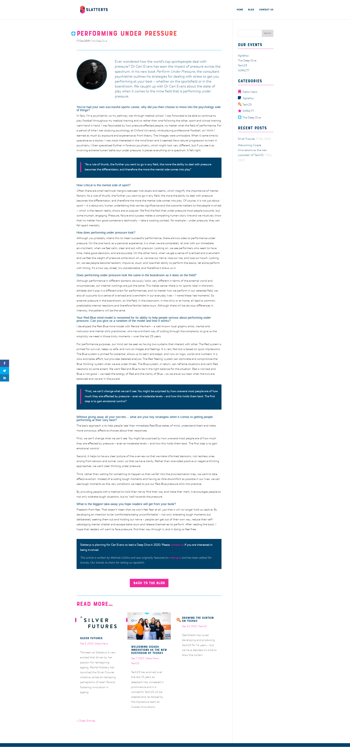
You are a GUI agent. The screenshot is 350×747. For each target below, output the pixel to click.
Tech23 (135, 663)
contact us (177, 544)
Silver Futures (91, 638)
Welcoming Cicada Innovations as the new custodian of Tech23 (149, 650)
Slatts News (101, 644)
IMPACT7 (243, 70)
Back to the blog (149, 583)
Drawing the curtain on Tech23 (198, 619)
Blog (251, 9)
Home (240, 9)
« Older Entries (86, 720)
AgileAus (243, 55)
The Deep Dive (99, 41)
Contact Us (266, 9)
